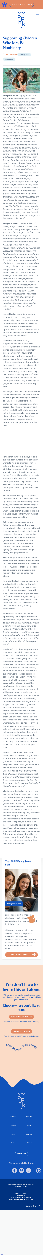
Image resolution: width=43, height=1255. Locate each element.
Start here (21, 1154)
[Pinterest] (21, 1170)
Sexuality (9, 59)
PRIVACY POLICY (21, 1193)
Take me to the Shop (21, 1031)
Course (13, 1117)
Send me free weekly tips (21, 1017)
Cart (13, 1143)
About (29, 1125)
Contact (29, 1134)
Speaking (29, 1117)
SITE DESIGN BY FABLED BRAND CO (21, 1200)
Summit (13, 1125)
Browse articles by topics (21, 4)
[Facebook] (14, 1170)
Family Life (24, 55)
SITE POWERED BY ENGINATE (21, 1198)
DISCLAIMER (21, 1195)
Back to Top (30, 1206)
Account (29, 1143)
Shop (13, 1134)
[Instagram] (28, 1170)
